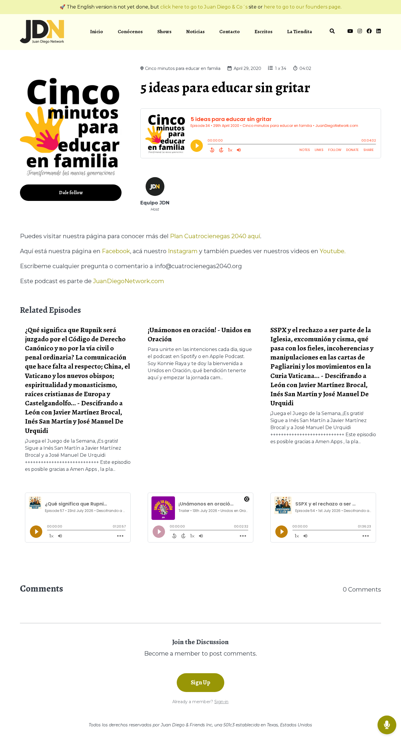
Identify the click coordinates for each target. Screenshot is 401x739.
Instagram (183, 251)
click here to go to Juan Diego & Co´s (203, 7)
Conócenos (130, 31)
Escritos (263, 31)
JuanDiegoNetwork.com (128, 281)
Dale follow (71, 192)
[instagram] (359, 32)
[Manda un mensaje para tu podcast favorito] (387, 725)
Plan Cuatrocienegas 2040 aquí (215, 236)
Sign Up (200, 682)
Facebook (116, 251)
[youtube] (350, 32)
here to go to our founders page (302, 7)
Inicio (96, 31)
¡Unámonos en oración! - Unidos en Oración (199, 334)
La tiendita (299, 31)
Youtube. (333, 251)
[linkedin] (377, 32)
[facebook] (369, 32)
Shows (164, 31)
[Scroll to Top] (387, 701)
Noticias (195, 31)
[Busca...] (332, 32)
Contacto (229, 31)
